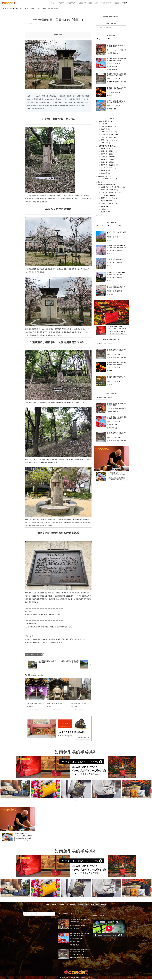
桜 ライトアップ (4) (108, 168)
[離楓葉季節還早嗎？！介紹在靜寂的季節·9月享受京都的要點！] (101, 92)
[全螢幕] (122, 935)
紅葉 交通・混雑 (112, 66)
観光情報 (123, 82)
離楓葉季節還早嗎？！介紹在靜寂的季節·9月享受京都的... (116, 88)
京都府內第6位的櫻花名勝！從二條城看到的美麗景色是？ (116, 273)
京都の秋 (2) (105, 173)
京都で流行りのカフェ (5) (110, 190)
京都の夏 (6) (105, 170)
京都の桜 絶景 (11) (108, 154)
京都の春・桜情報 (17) (109, 151)
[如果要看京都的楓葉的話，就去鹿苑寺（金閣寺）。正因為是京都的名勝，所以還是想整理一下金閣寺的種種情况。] (101, 381)
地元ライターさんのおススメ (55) (113, 187)
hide (60, 34)
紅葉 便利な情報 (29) (108, 126)
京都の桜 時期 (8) (107, 162)
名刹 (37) (104, 209)
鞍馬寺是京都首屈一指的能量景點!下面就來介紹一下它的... (116, 74)
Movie (92, 904)
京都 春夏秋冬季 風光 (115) (107, 146)
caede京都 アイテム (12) (110, 179)
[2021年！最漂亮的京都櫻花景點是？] (101, 236)
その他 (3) (101, 182)
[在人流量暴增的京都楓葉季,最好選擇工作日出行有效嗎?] (101, 63)
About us (116, 3)
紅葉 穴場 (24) (106, 143)
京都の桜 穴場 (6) (107, 159)
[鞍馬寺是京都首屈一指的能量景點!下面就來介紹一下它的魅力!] (101, 78)
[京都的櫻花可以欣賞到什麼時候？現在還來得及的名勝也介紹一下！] (101, 250)
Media (90, 3)
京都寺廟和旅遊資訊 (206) (107, 185)
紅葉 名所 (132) (106, 123)
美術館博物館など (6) (108, 201)
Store (96, 3)
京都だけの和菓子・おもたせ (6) (112, 192)
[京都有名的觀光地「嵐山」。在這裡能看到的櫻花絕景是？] (101, 105)
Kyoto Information (106, 3)
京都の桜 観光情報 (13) (109, 165)
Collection (82, 3)
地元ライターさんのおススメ (34, 654)
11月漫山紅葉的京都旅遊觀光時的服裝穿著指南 (116, 45)
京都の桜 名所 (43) (108, 157)
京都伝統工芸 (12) (104, 176)
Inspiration (61, 3)
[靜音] (119, 935)
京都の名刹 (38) (106, 206)
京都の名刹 (110, 95)
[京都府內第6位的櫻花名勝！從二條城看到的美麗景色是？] (101, 277)
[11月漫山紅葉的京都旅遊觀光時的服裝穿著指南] (101, 49)
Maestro (53, 3)
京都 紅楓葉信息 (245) (106, 121)
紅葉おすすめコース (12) (109, 134)
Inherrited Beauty (71, 904)
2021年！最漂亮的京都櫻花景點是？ (116, 232)
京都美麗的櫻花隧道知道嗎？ (116, 259)
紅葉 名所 (123, 50)
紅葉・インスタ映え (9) (109, 140)
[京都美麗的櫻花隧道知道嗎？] (101, 263)
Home (48, 904)
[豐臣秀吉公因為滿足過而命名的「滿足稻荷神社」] (36, 689)
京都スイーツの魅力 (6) (109, 198)
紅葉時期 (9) (105, 129)
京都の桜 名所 (112, 109)
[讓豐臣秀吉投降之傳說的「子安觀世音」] (58, 689)
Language (124, 3)
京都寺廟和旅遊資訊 (113, 82)
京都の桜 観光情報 (114, 291)
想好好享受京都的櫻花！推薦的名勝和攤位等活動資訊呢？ (116, 286)
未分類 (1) (101, 215)
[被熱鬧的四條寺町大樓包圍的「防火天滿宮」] (80, 689)
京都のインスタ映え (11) (109, 204)
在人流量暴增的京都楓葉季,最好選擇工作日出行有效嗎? (117, 59)
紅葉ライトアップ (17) (109, 132)
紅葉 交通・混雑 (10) (108, 137)
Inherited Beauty (71, 3)
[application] (109, 928)
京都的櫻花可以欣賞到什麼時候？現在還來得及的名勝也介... (116, 246)
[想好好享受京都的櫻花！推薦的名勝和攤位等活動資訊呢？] (101, 290)
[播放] (96, 935)
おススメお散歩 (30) (108, 195)
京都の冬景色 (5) (107, 148)
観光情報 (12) (106, 212)
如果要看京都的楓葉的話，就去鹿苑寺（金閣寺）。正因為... (116, 377)
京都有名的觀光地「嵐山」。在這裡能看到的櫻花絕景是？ (116, 101)
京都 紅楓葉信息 (113, 53)
